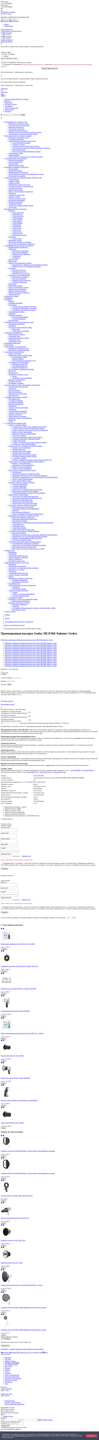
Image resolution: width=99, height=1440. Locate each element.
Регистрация (9, 26)
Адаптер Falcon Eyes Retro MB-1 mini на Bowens (17, 1195)
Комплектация (43, 723)
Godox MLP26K (75, 770)
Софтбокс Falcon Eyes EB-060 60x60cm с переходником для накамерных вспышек (28, 1173)
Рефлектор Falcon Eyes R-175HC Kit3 (13, 1240)
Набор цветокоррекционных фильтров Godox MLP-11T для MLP (22, 1033)
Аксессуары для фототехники (14, 352)
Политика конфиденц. (12, 1377)
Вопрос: (4, 882)
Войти (7, 24)
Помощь (7, 1368)
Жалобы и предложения (12, 1402)
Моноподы (12, 237)
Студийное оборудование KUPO (15, 423)
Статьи (7, 1371)
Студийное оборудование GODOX (16, 397)
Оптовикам (8, 106)
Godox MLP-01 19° (32, 772)
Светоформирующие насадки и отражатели (19, 245)
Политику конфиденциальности (32, 64)
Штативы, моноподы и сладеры (19, 603)
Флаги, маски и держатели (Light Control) (22, 470)
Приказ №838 (9, 109)
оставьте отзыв (8, 1416)
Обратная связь (10, 1401)
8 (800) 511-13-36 (6, 36)
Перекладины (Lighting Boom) (18, 495)
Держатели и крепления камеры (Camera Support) (25, 542)
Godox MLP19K (87, 770)
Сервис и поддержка (11, 108)
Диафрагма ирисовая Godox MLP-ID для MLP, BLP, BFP (19, 966)
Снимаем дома (9, 550)
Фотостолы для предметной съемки (20, 327)
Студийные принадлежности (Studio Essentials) (24, 531)
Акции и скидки (10, 611)
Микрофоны (9, 298)
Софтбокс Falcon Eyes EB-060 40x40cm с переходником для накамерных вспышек (28, 1151)
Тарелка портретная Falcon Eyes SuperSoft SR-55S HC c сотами (21, 1285)
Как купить (8, 1366)
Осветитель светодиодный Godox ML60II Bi (15, 1078)
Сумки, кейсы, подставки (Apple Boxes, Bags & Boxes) (26, 461)
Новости (7, 1370)
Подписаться (5, 1345)
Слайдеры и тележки (11, 296)
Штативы (12, 211)
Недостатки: (5, 833)
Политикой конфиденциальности (22, 1436)
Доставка (8, 1359)
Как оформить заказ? (8, 704)
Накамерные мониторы (12, 343)
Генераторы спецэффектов (13, 333)
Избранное (6, 21)
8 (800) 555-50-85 (6, 33)
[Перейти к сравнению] (3, 928)
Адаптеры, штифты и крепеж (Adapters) (22, 482)
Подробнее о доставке (8, 12)
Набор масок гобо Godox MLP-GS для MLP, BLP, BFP (18, 988)
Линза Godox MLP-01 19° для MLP (12, 1056)
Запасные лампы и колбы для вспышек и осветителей (22, 385)
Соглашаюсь (91, 1436)
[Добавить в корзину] (3, 994)
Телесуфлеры (9, 345)
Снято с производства (12, 1375)
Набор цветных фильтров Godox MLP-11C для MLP (18, 944)
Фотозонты (12, 268)
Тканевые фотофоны (15, 315)
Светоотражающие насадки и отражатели (22, 585)
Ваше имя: (4, 844)
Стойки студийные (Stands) (17, 425)
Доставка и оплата (11, 104)
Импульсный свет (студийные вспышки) (18, 136)
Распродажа (8, 102)
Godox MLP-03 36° (60, 772)
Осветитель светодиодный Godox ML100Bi (15, 1011)
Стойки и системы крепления (18, 590)
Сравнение (15, 21)
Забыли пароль (48, 1420)
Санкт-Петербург (9, 54)
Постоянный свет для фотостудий (16, 122)
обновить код (26, 856)
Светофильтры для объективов (19, 362)
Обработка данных (11, 1380)
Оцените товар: (6, 826)
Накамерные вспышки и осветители (17, 167)
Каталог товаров (10, 99)
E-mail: (3, 848)
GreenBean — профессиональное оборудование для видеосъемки (22, 1349)
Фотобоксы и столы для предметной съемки (19, 322)
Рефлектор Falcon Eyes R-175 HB (12, 1263)
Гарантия (8, 1373)
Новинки (8, 101)
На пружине (13, 305)
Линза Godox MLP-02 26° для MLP (12, 1123)
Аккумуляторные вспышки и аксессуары (22, 141)
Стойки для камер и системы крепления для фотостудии (23, 177)
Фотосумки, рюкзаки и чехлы (18, 374)
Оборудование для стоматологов (15, 346)
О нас (6, 1384)
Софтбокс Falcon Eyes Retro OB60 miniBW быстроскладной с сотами (23, 1330)
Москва (6, 56)
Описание (23, 723)
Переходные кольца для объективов (20, 355)
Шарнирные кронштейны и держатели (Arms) (24, 515)
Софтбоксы (12, 249)
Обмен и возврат (10, 1361)
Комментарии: (5, 839)
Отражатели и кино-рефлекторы (19, 275)
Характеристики (32, 723)
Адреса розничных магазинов (14, 1404)
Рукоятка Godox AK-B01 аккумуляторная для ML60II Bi (19, 1100)
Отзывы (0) (4, 673)
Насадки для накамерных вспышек (20, 263)
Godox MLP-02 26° (46, 772)
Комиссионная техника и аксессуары (17, 562)
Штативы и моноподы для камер (15, 209)
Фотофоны (8, 299)
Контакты (8, 111)
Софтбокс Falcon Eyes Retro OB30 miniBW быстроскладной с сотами (23, 1307)
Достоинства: (5, 827)
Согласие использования (13, 1378)
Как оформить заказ (11, 1364)
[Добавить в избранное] (2, 928)
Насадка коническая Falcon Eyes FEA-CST (15, 1218)
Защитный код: (6, 854)
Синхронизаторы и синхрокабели (16, 158)
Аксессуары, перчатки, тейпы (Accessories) (23, 505)
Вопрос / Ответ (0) (62, 723)
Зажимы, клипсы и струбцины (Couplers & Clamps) (25, 446)
